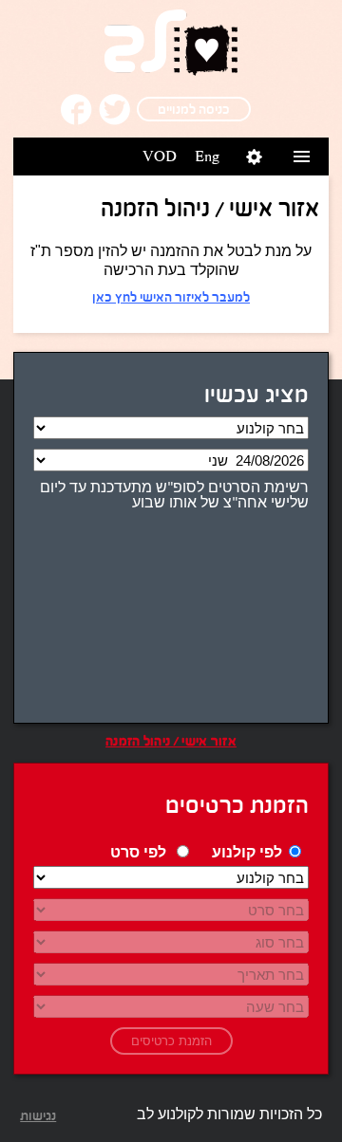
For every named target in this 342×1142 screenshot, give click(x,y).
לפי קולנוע (247, 853)
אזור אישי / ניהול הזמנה (171, 740)
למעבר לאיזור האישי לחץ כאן (171, 296)
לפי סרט (138, 853)
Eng (207, 156)
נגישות (38, 1115)
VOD (159, 156)
